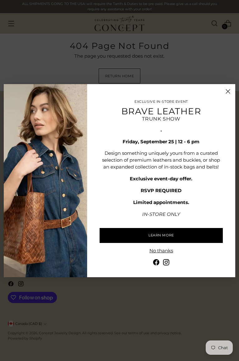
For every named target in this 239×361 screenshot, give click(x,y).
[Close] (228, 91)
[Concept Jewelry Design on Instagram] (166, 263)
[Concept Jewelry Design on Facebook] (156, 263)
